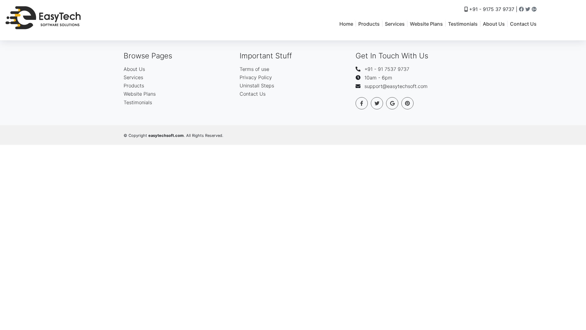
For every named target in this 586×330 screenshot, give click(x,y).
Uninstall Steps (257, 85)
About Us (494, 24)
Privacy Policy (256, 77)
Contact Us (523, 24)
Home (346, 24)
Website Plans (426, 24)
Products (369, 24)
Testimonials (463, 24)
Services (395, 24)
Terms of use (254, 69)
